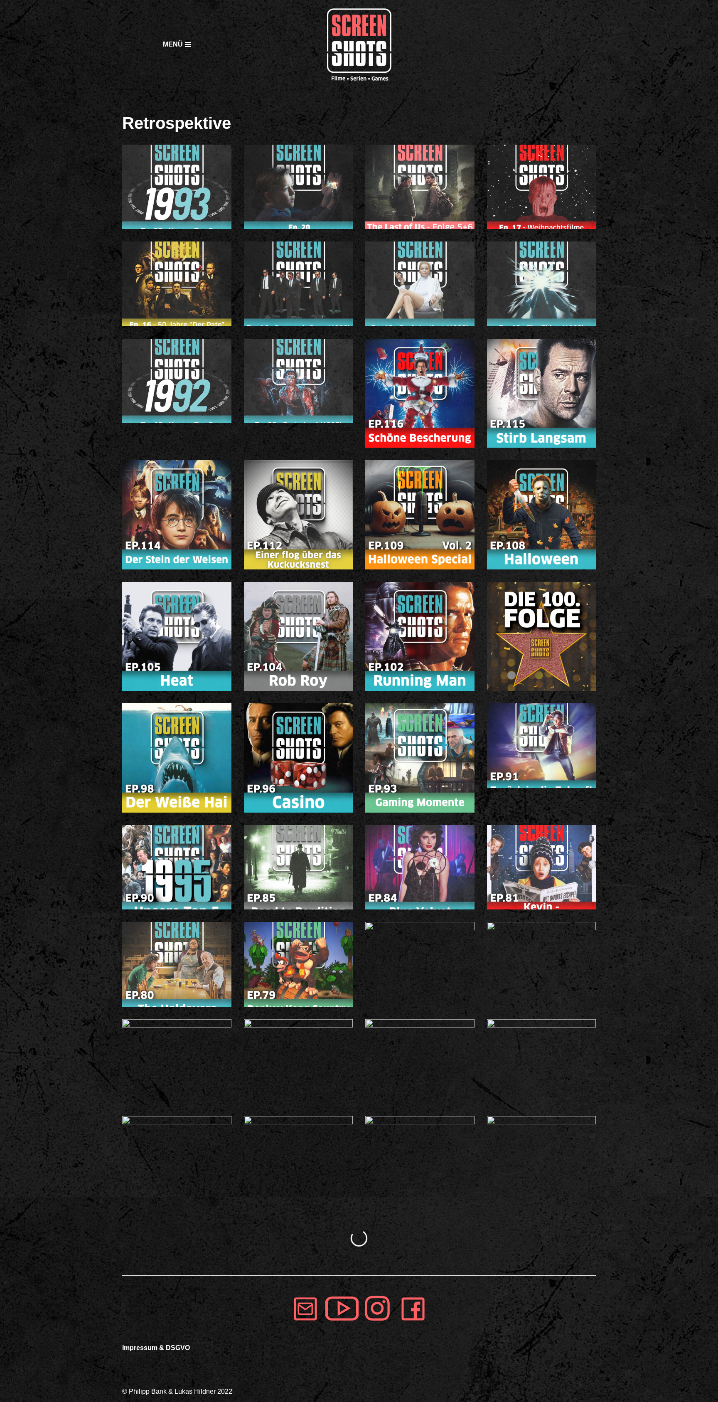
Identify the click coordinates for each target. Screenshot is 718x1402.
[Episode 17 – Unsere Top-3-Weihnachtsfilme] (541, 187)
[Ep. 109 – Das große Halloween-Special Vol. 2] (420, 514)
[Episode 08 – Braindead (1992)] (298, 381)
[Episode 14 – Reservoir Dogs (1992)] (298, 283)
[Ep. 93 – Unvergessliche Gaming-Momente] (420, 758)
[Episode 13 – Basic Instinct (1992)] (420, 283)
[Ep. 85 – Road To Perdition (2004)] (298, 867)
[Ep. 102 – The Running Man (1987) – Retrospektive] (420, 636)
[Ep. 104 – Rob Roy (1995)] (298, 636)
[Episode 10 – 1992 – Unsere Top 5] (176, 381)
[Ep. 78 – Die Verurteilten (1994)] (420, 964)
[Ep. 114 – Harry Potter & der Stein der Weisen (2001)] (176, 514)
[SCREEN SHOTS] (359, 44)
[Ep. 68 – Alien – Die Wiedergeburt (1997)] (298, 1158)
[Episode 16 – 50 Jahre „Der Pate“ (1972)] (176, 283)
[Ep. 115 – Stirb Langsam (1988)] (541, 393)
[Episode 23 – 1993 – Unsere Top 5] (176, 187)
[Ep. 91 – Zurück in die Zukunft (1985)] (541, 745)
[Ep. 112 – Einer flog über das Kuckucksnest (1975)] (298, 514)
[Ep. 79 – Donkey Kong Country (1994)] (298, 964)
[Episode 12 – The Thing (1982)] (541, 283)
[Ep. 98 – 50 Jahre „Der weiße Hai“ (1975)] (176, 758)
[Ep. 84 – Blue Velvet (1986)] (420, 867)
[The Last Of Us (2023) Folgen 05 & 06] (420, 187)
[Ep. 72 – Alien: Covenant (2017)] (541, 1061)
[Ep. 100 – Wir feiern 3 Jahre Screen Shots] (541, 636)
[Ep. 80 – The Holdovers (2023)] (176, 964)
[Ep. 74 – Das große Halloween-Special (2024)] (298, 1061)
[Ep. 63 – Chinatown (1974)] (541, 1158)
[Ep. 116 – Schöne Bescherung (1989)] (420, 393)
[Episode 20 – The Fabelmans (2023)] (298, 187)
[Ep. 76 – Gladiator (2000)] (176, 1061)
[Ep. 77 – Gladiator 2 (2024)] (541, 964)
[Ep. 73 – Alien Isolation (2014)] (420, 1061)
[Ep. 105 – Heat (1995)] (176, 636)
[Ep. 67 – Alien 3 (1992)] (420, 1158)
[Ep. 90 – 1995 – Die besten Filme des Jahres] (176, 867)
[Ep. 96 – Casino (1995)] (298, 758)
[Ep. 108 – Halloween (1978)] (541, 514)
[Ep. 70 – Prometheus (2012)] (176, 1158)
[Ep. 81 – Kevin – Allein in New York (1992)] (541, 867)
